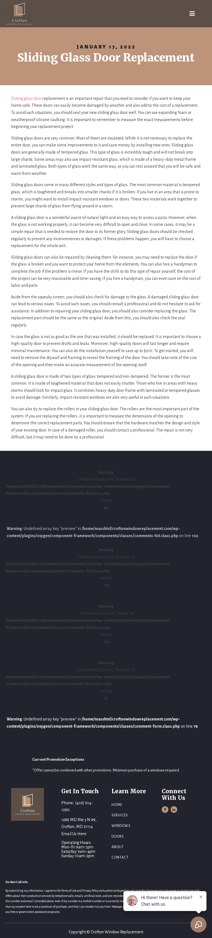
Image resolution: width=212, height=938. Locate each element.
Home (117, 805)
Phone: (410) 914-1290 (77, 806)
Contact (120, 857)
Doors (118, 836)
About (118, 847)
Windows (121, 826)
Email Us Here (73, 834)
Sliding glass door (26, 98)
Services (120, 815)
